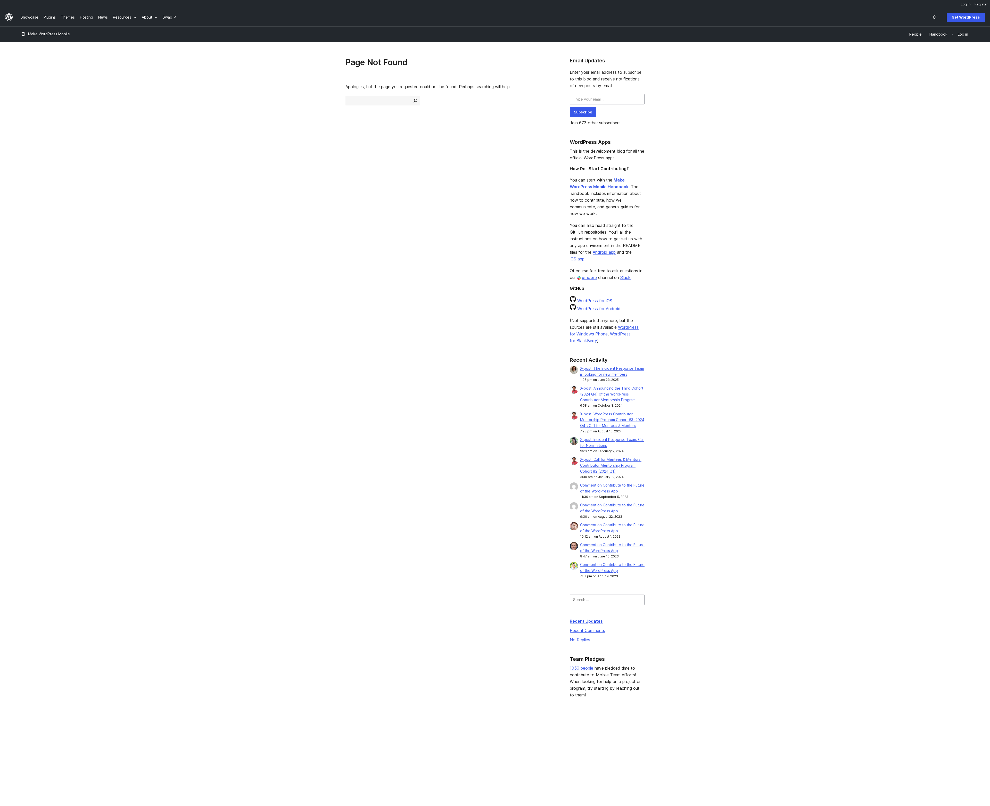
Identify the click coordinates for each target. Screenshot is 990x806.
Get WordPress (966, 17)
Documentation (415, 740)
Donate (601, 748)
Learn (407, 732)
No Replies (580, 639)
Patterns (218, 756)
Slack (625, 277)
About (26, 732)
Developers (412, 748)
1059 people (581, 668)
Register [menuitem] (981, 4)
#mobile (589, 277)
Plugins (217, 748)
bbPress (793, 748)
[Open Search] (934, 17)
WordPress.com (799, 732)
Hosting (27, 748)
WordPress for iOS (594, 300)
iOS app (577, 258)
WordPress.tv (416, 756)
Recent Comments (587, 630)
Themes (218, 740)
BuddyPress (796, 756)
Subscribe (583, 112)
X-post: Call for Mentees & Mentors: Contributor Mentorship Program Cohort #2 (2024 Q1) (610, 465)
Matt (790, 740)
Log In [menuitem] (966, 4)
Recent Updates (586, 621)
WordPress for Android (598, 308)
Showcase (220, 732)
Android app (604, 252)
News (25, 740)
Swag (600, 756)
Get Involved (604, 732)
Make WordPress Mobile (49, 34)
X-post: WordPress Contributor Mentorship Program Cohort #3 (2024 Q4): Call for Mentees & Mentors (612, 420)
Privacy (27, 756)
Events (599, 740)
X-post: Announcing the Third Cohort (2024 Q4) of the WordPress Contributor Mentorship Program (611, 394)
